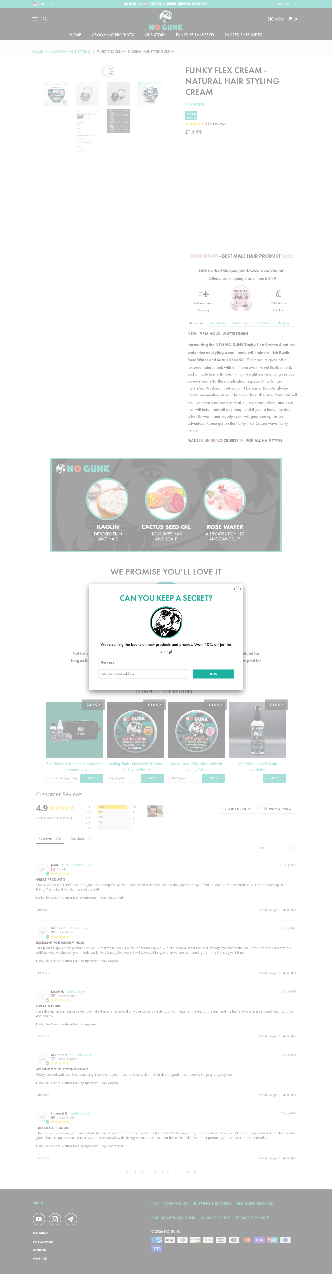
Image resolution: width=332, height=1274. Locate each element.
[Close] (237, 588)
